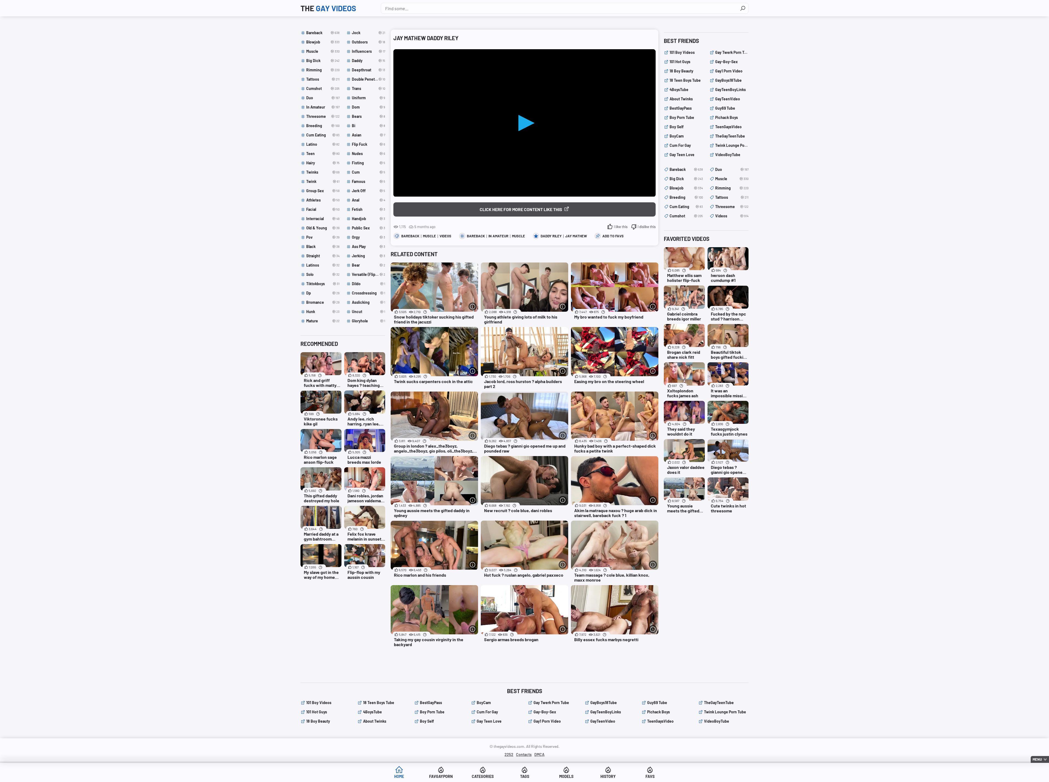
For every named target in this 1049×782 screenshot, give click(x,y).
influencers (368, 51)
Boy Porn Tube (682, 117)
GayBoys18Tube (728, 80)
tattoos (323, 79)
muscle (518, 236)
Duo (732, 169)
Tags (524, 776)
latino (323, 144)
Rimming (732, 188)
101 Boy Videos (682, 52)
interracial (323, 218)
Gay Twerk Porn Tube (732, 52)
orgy (368, 237)
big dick (323, 60)
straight (323, 255)
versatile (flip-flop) (368, 274)
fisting (368, 163)
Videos (445, 236)
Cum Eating (686, 206)
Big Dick (686, 178)
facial (323, 209)
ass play (368, 246)
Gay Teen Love (682, 154)
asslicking (368, 302)
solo (323, 274)
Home (399, 776)
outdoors (368, 42)
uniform (368, 97)
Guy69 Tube (725, 108)
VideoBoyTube (727, 154)
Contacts (524, 754)
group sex (323, 190)
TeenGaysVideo (728, 126)
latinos (323, 265)
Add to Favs (613, 236)
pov (323, 237)
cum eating (323, 135)
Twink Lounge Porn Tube (732, 145)
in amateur (498, 236)
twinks (323, 172)
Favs (650, 776)
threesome (323, 116)
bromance (323, 302)
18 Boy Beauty (681, 71)
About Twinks (681, 99)
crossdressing (368, 293)
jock (368, 32)
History (608, 776)
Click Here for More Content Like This (521, 209)
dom (368, 107)
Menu (1037, 759)
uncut (368, 311)
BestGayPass (681, 108)
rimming (323, 70)
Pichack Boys (726, 117)
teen (323, 153)
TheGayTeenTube (730, 136)
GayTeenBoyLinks (730, 89)
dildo (368, 283)
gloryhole (368, 321)
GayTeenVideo (727, 99)
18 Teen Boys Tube (685, 80)
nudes (368, 153)
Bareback (410, 236)
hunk (323, 311)
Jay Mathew (576, 236)
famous (368, 181)
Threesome (732, 206)
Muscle (429, 236)
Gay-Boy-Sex (726, 61)
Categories (483, 776)
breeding (323, 125)
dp (323, 293)
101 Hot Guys (680, 61)
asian (368, 135)
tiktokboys (323, 283)
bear (368, 265)
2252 (509, 754)
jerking (368, 255)
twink (323, 181)
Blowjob (686, 188)
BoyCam (677, 136)
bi (368, 125)
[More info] (472, 306)
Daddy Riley (551, 236)
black (323, 246)
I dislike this (647, 226)
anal (368, 200)
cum (368, 172)
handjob (368, 218)
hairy (323, 163)
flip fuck (368, 144)
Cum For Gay (680, 145)
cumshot (323, 88)
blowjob (323, 42)
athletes (323, 200)
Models (566, 776)
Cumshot (686, 216)
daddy (368, 60)
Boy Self (676, 126)
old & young (323, 228)
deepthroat (368, 70)
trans (368, 88)
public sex (368, 228)
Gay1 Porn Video (728, 71)
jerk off (368, 190)
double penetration (368, 79)
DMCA (539, 754)
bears (368, 116)
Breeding (686, 197)
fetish (368, 209)
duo (323, 97)
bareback (476, 236)
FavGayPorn (441, 776)
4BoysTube (679, 89)
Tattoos (732, 197)
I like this (620, 226)
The (328, 8)
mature (323, 321)
